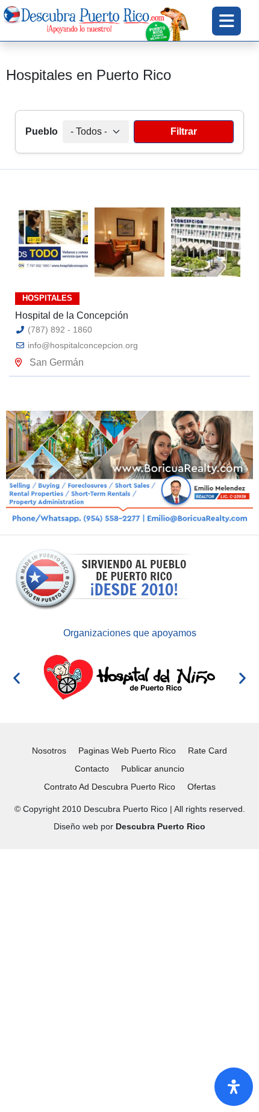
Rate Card (207, 750)
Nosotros (49, 750)
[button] (16, 677)
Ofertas (201, 786)
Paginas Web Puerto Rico (127, 750)
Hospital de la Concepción (71, 315)
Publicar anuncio (152, 768)
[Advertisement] (129, 978)
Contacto (92, 768)
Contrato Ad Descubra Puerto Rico (109, 786)
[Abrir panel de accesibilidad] (233, 1086)
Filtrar (183, 131)
